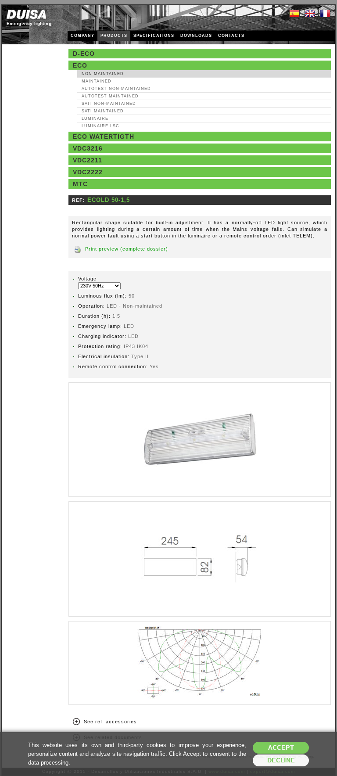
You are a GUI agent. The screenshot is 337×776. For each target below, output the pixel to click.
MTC (80, 183)
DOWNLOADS (196, 35)
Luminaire (95, 118)
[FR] (325, 14)
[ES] (294, 14)
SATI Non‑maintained (109, 103)
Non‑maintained (103, 74)
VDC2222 (88, 172)
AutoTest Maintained (110, 96)
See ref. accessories (110, 721)
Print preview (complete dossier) (126, 248)
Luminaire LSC (100, 126)
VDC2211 (87, 160)
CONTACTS (231, 35)
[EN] (310, 14)
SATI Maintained (103, 111)
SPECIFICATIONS (153, 35)
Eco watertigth (103, 136)
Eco (80, 65)
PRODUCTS (113, 35)
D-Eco (84, 53)
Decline (281, 760)
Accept (281, 747)
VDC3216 (88, 148)
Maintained (96, 81)
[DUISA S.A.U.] (26, 14)
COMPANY (82, 35)
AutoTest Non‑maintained (116, 88)
